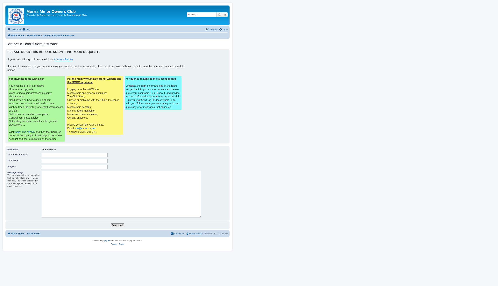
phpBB (107, 240)
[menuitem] (26, 29)
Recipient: (12, 149)
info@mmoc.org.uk (85, 128)
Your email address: (17, 154)
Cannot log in (63, 59)
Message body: (15, 172)
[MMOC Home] (16, 15)
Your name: (13, 160)
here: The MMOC (25, 131)
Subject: (11, 166)
